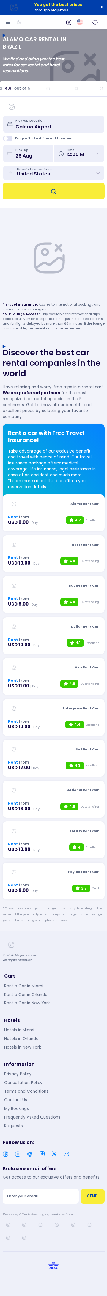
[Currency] (68, 22)
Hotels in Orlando (21, 1038)
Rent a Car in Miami (23, 986)
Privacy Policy (18, 1074)
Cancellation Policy (23, 1083)
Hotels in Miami (19, 1030)
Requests (13, 1126)
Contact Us (15, 1100)
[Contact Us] (95, 22)
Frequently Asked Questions (32, 1117)
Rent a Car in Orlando (26, 994)
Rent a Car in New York (27, 1003)
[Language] (80, 22)
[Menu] (8, 22)
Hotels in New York (22, 1047)
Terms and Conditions (26, 1091)
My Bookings (16, 1108)
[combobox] (57, 124)
